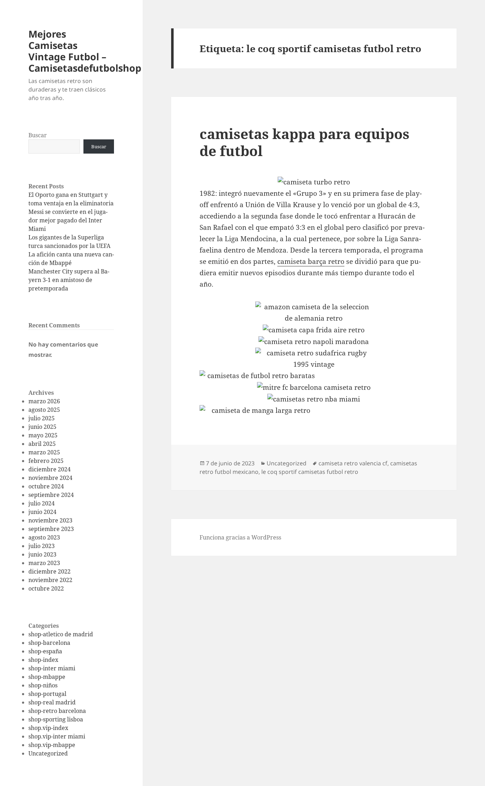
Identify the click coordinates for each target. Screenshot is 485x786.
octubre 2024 (46, 486)
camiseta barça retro (310, 261)
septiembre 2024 (51, 495)
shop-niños (43, 685)
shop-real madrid (52, 702)
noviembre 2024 (50, 478)
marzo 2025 (44, 452)
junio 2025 (42, 427)
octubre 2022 (46, 588)
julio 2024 (41, 503)
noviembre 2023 (50, 520)
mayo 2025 (43, 435)
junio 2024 (42, 512)
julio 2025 (41, 418)
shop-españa (45, 651)
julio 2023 (41, 546)
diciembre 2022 (49, 571)
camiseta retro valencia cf (352, 463)
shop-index (43, 660)
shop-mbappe (46, 677)
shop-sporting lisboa (55, 719)
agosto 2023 (44, 537)
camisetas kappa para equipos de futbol (304, 142)
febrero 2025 (46, 461)
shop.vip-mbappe (51, 745)
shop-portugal (47, 694)
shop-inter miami (51, 668)
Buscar (37, 135)
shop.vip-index (48, 728)
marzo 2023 (44, 563)
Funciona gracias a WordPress (240, 537)
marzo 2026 (44, 401)
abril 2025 (42, 444)
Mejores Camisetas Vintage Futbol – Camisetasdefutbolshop (84, 50)
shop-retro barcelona (57, 711)
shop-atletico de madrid (60, 634)
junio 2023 (42, 554)
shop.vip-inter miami (56, 736)
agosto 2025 (44, 410)
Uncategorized (48, 753)
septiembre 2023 (51, 529)
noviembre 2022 (50, 580)
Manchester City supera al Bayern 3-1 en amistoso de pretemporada (68, 279)
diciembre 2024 (49, 469)
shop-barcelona (49, 643)
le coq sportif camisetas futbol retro (309, 472)
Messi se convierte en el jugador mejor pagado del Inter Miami (68, 220)
